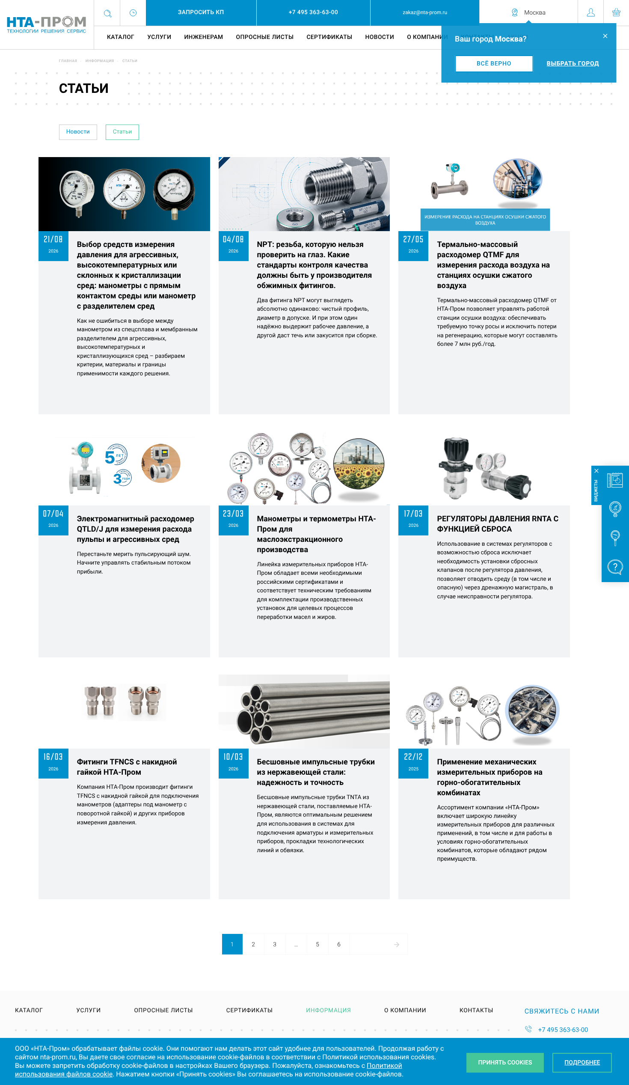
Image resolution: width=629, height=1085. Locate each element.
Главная (68, 61)
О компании (427, 37)
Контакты (476, 1011)
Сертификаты (329, 37)
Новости (380, 37)
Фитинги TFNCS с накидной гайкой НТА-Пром (127, 767)
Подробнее (582, 1062)
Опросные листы (265, 37)
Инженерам (203, 37)
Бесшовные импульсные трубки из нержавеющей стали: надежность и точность (316, 772)
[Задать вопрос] (615, 567)
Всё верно (494, 63)
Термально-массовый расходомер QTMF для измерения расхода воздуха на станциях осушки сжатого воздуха (493, 265)
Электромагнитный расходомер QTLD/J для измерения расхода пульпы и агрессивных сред (135, 529)
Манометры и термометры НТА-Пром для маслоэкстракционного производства (316, 534)
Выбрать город (573, 63)
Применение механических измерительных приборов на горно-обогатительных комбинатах (489, 777)
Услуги (159, 37)
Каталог (120, 37)
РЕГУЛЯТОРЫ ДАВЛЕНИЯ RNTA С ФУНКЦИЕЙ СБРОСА (497, 524)
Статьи (122, 131)
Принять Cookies (505, 1062)
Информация (100, 61)
